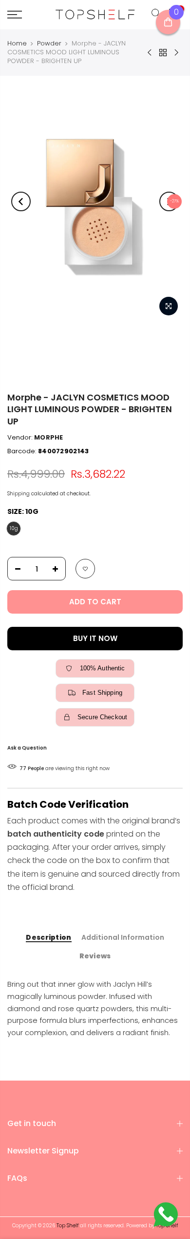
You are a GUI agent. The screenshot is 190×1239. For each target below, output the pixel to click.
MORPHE (48, 437)
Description (48, 937)
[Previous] (21, 201)
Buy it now (95, 638)
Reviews (95, 956)
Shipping (18, 493)
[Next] (169, 201)
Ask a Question (27, 748)
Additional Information (122, 937)
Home (17, 43)
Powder (49, 43)
